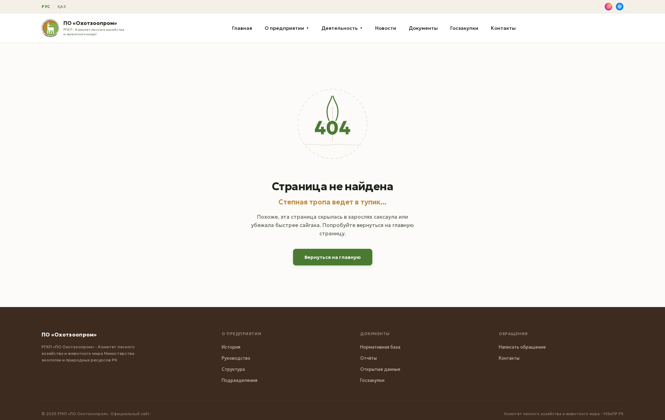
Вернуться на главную (332, 257)
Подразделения (239, 380)
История (231, 347)
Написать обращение (522, 347)
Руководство (236, 358)
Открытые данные (380, 369)
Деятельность (342, 28)
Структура (233, 369)
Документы (423, 28)
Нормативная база (380, 347)
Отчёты (368, 358)
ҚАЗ (61, 6)
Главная (242, 28)
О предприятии (287, 28)
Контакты (503, 28)
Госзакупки (464, 28)
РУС (46, 6)
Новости (385, 28)
